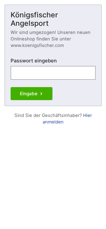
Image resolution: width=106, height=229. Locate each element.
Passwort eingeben (34, 60)
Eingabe (29, 93)
